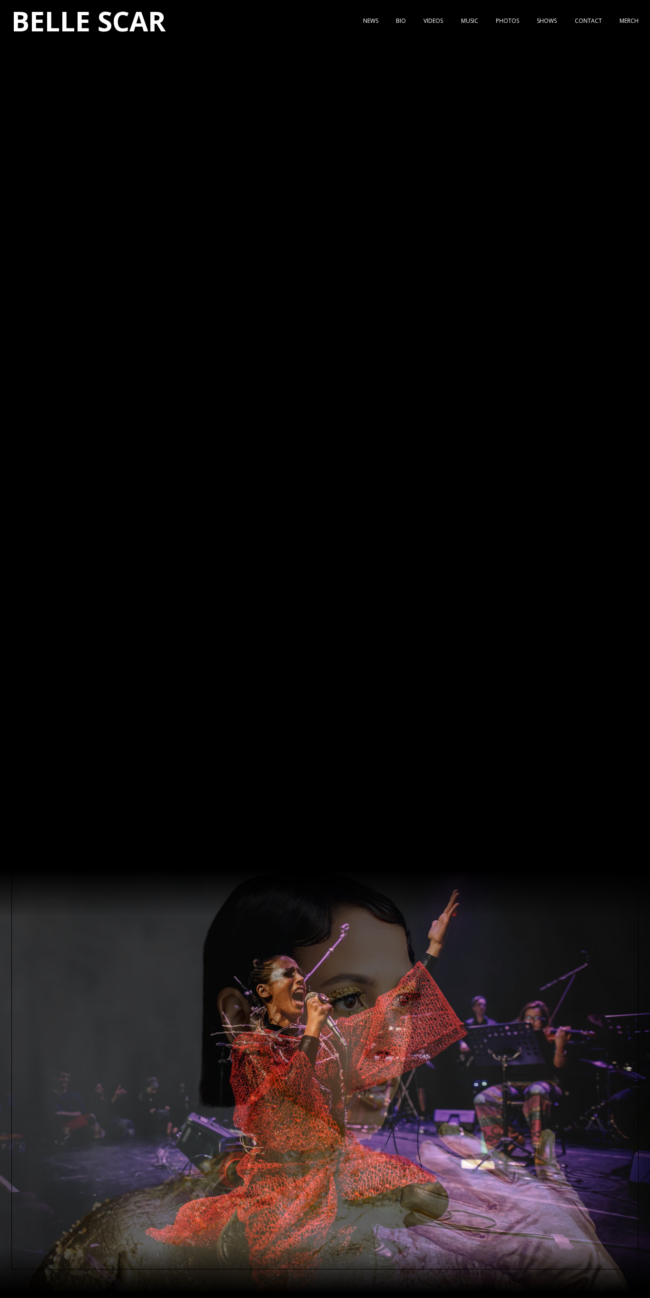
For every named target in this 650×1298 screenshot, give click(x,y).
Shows (547, 21)
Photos (507, 21)
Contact (588, 21)
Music (469, 21)
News (370, 21)
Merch (629, 21)
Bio (401, 21)
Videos (433, 21)
